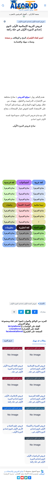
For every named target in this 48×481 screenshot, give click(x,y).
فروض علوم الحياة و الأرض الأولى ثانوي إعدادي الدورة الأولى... (13, 429)
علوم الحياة (39, 227)
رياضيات (9, 205)
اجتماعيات (24, 182)
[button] (35, 312)
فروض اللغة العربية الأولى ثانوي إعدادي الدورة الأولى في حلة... (13, 369)
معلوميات (9, 227)
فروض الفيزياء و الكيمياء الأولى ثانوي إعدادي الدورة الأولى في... (35, 429)
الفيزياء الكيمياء (24, 205)
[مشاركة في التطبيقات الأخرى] (14, 312)
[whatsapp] (25, 477)
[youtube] (22, 477)
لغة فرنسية (9, 182)
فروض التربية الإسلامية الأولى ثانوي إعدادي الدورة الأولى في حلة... (36, 369)
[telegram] (18, 477)
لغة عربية (38, 182)
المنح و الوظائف (19, 38)
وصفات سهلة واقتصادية (24, 42)
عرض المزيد (8, 341)
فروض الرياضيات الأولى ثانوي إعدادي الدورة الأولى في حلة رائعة (36, 459)
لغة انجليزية (24, 227)
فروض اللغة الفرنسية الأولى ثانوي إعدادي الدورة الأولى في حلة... (36, 399)
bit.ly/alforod (14, 326)
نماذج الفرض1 (38, 188)
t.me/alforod (15, 329)
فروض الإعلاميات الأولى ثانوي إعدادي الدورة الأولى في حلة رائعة (13, 399)
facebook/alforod (14, 331)
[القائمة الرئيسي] (45, 5)
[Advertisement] (24, 68)
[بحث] (3, 5)
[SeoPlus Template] (42, 471)
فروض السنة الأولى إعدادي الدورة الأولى (31, 21)
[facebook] (29, 477)
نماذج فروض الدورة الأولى (24, 126)
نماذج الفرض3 (38, 199)
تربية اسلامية (38, 205)
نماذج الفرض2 (38, 194)
